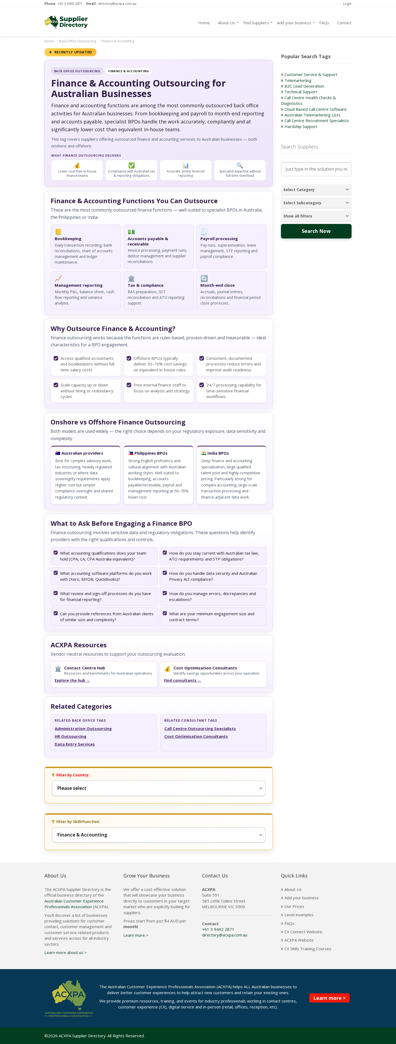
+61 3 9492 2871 (70, 3)
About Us (226, 22)
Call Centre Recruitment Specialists (316, 120)
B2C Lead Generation (303, 86)
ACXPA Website (298, 940)
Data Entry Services (75, 744)
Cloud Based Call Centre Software (315, 109)
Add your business (294, 22)
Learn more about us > (65, 952)
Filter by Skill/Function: (78, 821)
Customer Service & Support (310, 74)
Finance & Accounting (118, 41)
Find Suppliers (256, 22)
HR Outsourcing (70, 736)
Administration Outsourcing (83, 728)
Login (347, 3)
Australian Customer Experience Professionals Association (74, 903)
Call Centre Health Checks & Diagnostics (308, 100)
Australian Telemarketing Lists (312, 114)
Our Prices (293, 906)
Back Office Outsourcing (77, 41)
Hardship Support (300, 126)
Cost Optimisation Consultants (196, 736)
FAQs (324, 22)
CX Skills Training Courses (307, 948)
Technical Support (300, 91)
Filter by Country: (72, 774)
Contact (344, 22)
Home (204, 22)
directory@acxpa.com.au (117, 3)
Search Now (316, 231)
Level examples (298, 914)
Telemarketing (297, 80)
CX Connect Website (302, 931)
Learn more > (135, 935)
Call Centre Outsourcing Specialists (200, 728)
